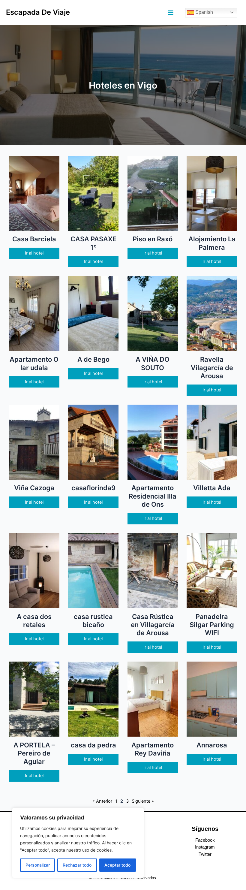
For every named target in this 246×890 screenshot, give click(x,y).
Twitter (205, 854)
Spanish (203, 12)
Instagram (205, 847)
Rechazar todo (77, 864)
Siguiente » (143, 801)
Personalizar (38, 864)
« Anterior (102, 801)
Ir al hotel (34, 253)
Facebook (205, 840)
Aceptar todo (117, 864)
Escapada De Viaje (38, 12)
